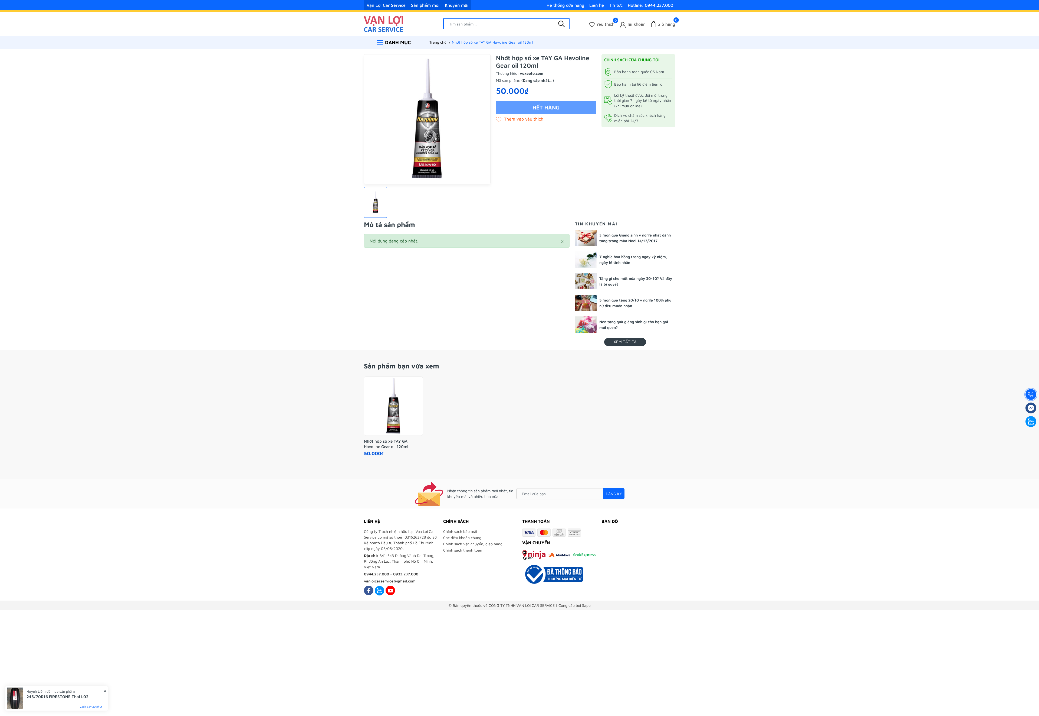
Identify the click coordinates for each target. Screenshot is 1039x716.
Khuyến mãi (456, 5)
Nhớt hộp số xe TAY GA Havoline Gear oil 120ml (386, 444)
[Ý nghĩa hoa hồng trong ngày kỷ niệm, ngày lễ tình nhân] (586, 259)
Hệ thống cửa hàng (565, 5)
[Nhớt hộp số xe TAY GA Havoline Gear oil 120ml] (393, 406)
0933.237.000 (405, 574)
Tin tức (616, 5)
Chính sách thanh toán (462, 550)
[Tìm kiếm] (561, 24)
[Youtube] (390, 590)
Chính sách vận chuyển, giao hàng (472, 544)
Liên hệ (596, 5)
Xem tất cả (625, 341)
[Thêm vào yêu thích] (519, 119)
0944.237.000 (376, 574)
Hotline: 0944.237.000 (650, 5)
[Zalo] (379, 590)
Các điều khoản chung (462, 537)
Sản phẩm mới (425, 5)
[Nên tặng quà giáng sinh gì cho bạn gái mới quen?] (586, 324)
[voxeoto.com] (383, 23)
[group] (427, 119)
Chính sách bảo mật (460, 531)
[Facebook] (368, 590)
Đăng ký (614, 493)
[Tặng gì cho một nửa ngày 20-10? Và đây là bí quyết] (586, 281)
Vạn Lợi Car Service (386, 5)
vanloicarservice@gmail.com (390, 581)
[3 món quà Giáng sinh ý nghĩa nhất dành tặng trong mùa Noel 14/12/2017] (586, 238)
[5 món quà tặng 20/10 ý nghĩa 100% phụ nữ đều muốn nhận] (586, 303)
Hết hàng (546, 107)
